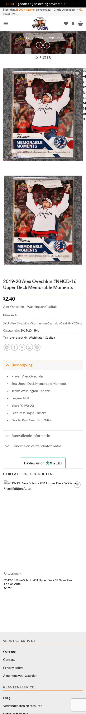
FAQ (6, 698)
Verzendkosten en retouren (22, 706)
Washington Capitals (42, 337)
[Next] (19, 165)
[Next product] (39, 45)
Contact (9, 659)
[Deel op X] (22, 347)
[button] (5, 23)
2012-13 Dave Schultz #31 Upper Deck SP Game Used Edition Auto (38, 582)
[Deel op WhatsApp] (7, 347)
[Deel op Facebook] (14, 347)
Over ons (9, 651)
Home (28, 38)
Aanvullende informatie (30, 435)
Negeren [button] (74, 4)
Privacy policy (13, 667)
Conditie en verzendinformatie (36, 446)
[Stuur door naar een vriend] (29, 347)
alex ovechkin (19, 337)
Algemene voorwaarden (20, 675)
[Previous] (7, 165)
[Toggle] (7, 364)
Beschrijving (21, 365)
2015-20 (55, 38)
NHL (41, 38)
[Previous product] (46, 45)
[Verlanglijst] (66, 23)
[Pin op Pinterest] (37, 347)
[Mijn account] (73, 23)
